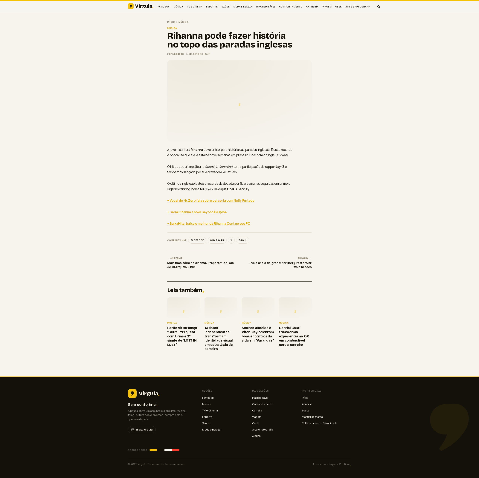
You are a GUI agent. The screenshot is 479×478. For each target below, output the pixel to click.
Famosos (164, 6)
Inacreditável (265, 6)
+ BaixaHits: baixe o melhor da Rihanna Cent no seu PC (208, 223)
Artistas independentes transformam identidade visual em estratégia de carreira (219, 338)
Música (178, 6)
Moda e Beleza (243, 6)
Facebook (197, 240)
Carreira (312, 6)
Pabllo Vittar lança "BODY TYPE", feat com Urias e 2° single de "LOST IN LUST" (182, 336)
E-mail (243, 240)
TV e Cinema (194, 6)
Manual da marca (312, 417)
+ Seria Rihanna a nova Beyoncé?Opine (197, 212)
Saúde (226, 6)
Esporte (212, 6)
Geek (338, 6)
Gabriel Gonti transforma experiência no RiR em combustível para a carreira (294, 336)
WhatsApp (217, 240)
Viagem (327, 6)
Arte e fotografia (357, 6)
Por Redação (175, 54)
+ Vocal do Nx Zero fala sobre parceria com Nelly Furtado (210, 200)
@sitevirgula (144, 429)
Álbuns (256, 436)
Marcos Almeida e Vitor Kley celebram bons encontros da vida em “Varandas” (258, 334)
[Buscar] (378, 6)
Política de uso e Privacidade (319, 423)
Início (171, 22)
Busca (305, 410)
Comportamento (291, 6)
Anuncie (307, 404)
